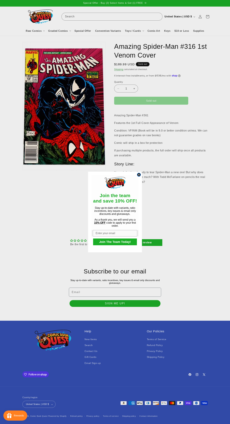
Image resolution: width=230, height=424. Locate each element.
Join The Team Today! (115, 242)
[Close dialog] (139, 174)
